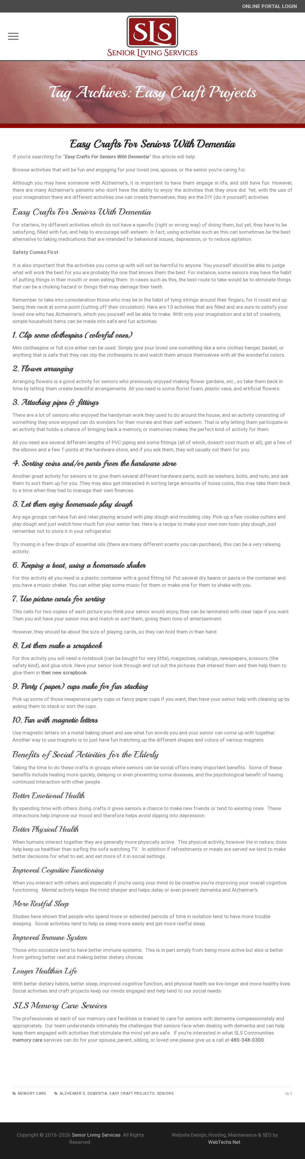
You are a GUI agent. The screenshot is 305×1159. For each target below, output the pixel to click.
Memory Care (32, 1093)
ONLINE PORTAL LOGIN (269, 6)
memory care (27, 1040)
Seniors (165, 1093)
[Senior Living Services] (152, 36)
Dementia (97, 1093)
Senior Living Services (96, 1135)
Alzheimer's (72, 1093)
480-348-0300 (247, 1040)
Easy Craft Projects (132, 1093)
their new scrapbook (63, 673)
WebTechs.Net (224, 1142)
